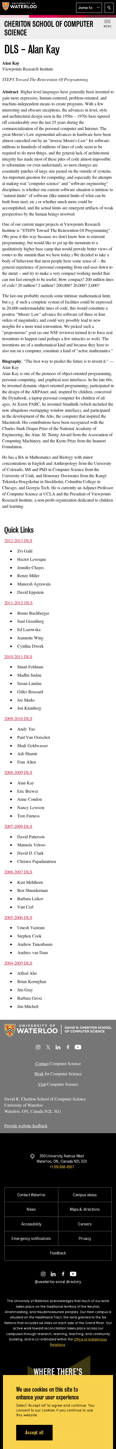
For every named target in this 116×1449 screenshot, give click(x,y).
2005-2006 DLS (18, 917)
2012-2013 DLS (18, 540)
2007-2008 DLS (18, 826)
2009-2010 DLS (18, 718)
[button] (89, 8)
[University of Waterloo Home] (19, 7)
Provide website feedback (25, 1125)
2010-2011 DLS (18, 656)
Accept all (34, 1432)
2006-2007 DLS (18, 871)
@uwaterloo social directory (58, 1281)
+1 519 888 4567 (61, 1167)
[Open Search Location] (109, 8)
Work (39, 1073)
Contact (42, 1063)
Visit (42, 1084)
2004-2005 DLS (18, 963)
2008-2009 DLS (18, 772)
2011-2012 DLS (18, 602)
